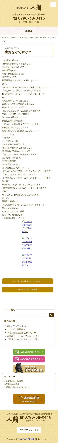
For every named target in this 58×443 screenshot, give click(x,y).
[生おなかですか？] (29, 7)
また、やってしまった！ (18, 326)
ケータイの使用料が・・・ (19, 329)
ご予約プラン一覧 (28, 430)
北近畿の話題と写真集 (13, 381)
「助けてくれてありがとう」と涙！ (23, 339)
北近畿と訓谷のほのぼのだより (17, 387)
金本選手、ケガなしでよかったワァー (24, 336)
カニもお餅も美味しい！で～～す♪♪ (28, 281)
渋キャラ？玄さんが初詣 (27, 289)
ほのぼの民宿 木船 (26, 439)
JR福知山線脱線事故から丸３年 (21, 332)
